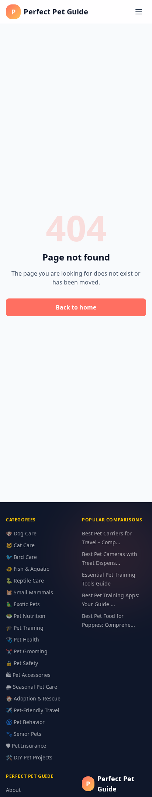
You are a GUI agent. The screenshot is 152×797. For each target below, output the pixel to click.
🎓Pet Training (25, 627)
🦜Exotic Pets (23, 604)
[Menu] (138, 11)
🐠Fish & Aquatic (27, 568)
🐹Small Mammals (29, 592)
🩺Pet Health (22, 639)
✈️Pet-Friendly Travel (32, 710)
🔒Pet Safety (22, 663)
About (13, 789)
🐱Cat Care (20, 545)
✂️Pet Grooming (27, 651)
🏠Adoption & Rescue (33, 698)
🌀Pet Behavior (25, 722)
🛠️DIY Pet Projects (29, 757)
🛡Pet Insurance (26, 745)
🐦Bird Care (21, 556)
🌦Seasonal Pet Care (31, 686)
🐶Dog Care (21, 533)
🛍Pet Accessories (28, 674)
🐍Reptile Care (25, 580)
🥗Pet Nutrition (25, 615)
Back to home (76, 307)
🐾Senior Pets (23, 733)
